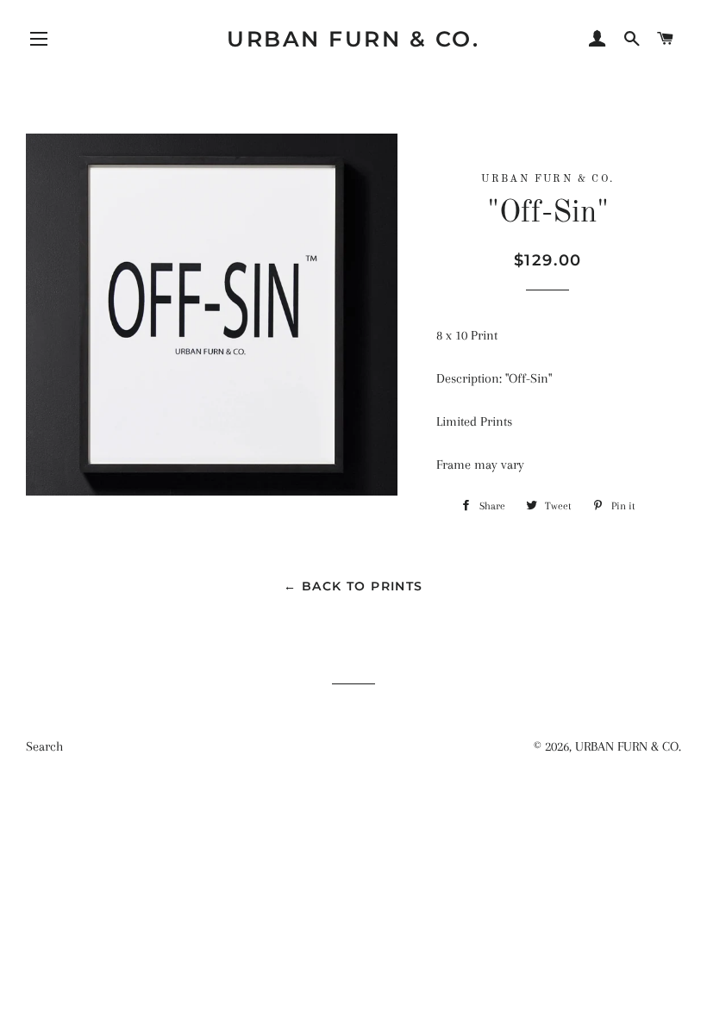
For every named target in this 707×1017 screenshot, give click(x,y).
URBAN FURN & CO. (353, 39)
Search (44, 746)
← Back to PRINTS (353, 586)
